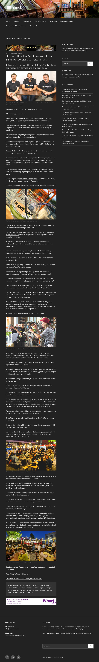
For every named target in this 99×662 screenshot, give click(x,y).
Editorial (16, 21)
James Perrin (19, 105)
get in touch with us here (78, 50)
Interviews (53, 21)
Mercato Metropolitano (28, 179)
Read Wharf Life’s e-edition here (18, 574)
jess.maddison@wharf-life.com (15, 635)
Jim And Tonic (11, 232)
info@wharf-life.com (11, 629)
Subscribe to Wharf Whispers (16, 26)
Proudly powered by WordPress (52, 657)
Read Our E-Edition (66, 21)
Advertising (27, 21)
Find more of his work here (84, 633)
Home (8, 21)
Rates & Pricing (40, 21)
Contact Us (34, 26)
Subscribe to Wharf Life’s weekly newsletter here (24, 109)
